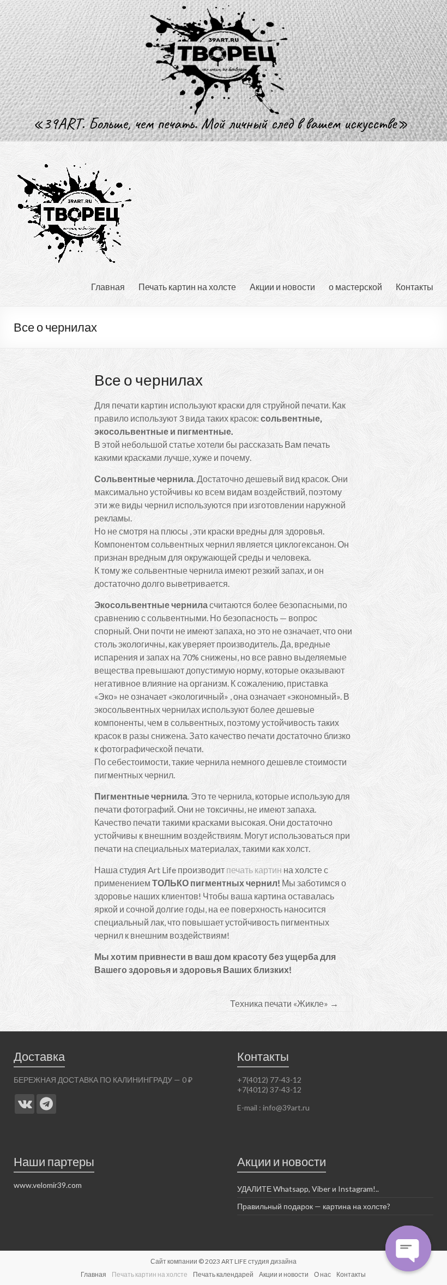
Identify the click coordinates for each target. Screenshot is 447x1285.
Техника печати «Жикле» (284, 1003)
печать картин (254, 869)
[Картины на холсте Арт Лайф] (24, 1104)
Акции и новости (282, 286)
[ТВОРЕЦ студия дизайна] (74, 155)
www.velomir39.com (48, 1185)
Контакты (414, 286)
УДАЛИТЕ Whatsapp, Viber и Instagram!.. (308, 1188)
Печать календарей (223, 1274)
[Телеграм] (46, 1104)
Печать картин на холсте (187, 286)
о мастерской (355, 286)
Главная (108, 286)
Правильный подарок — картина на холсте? (313, 1206)
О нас (322, 1274)
